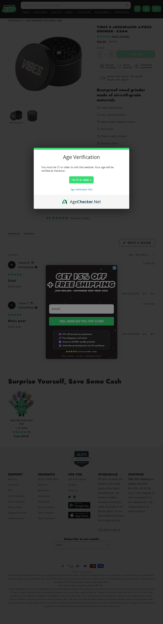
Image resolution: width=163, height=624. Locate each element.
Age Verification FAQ (81, 189)
